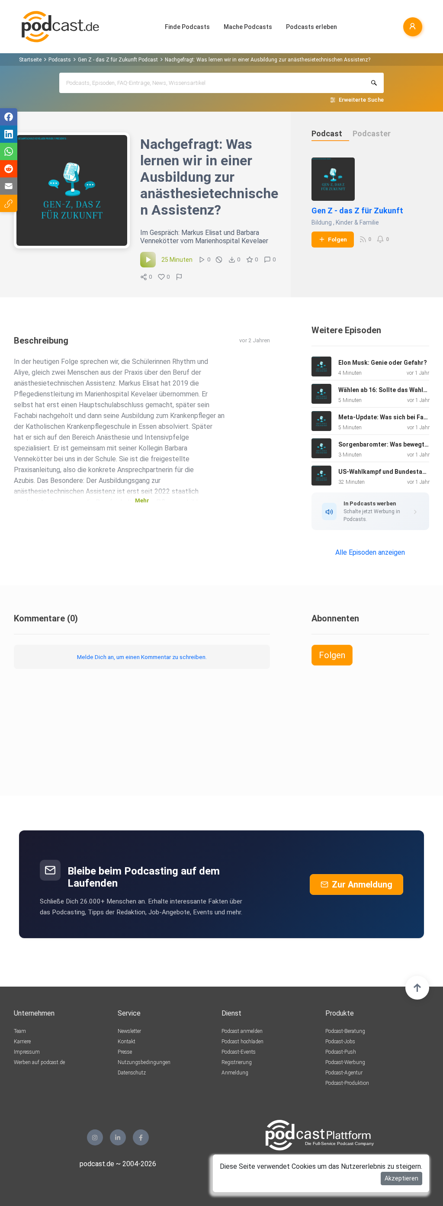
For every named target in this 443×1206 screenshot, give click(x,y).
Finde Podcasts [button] (187, 26)
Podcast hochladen (242, 1042)
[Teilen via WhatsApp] (8, 151)
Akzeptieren (401, 1178)
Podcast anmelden (242, 1031)
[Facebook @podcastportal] (141, 1137)
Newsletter (129, 1031)
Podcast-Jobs (340, 1042)
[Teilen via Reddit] (8, 168)
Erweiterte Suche (361, 99)
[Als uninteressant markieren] (218, 259)
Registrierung (237, 1062)
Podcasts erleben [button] (311, 26)
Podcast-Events (239, 1052)
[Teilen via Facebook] (8, 116)
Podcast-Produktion (347, 1083)
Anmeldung (235, 1073)
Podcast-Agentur (344, 1073)
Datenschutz (132, 1073)
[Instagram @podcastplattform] (95, 1137)
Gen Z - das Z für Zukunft (357, 210)
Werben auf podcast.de (39, 1062)
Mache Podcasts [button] (248, 26)
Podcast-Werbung (345, 1062)
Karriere (22, 1042)
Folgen (337, 239)
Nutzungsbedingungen (144, 1062)
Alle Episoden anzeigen (370, 552)
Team (20, 1031)
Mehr (142, 500)
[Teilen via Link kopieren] (8, 203)
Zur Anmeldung (362, 884)
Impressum (27, 1052)
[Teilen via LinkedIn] (8, 134)
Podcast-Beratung (345, 1031)
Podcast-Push (340, 1052)
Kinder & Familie (357, 222)
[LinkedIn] (118, 1137)
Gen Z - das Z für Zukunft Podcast (118, 60)
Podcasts (59, 60)
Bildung (321, 222)
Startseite (30, 60)
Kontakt (126, 1042)
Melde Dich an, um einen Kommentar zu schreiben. (142, 656)
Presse (125, 1052)
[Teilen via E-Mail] (8, 186)
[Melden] (179, 276)
